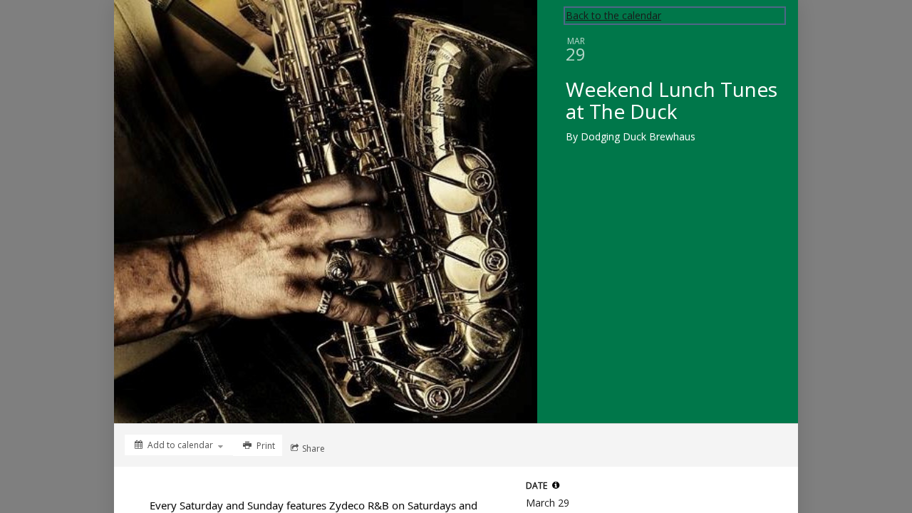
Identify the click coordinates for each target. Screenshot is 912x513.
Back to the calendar (613, 15)
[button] (555, 485)
